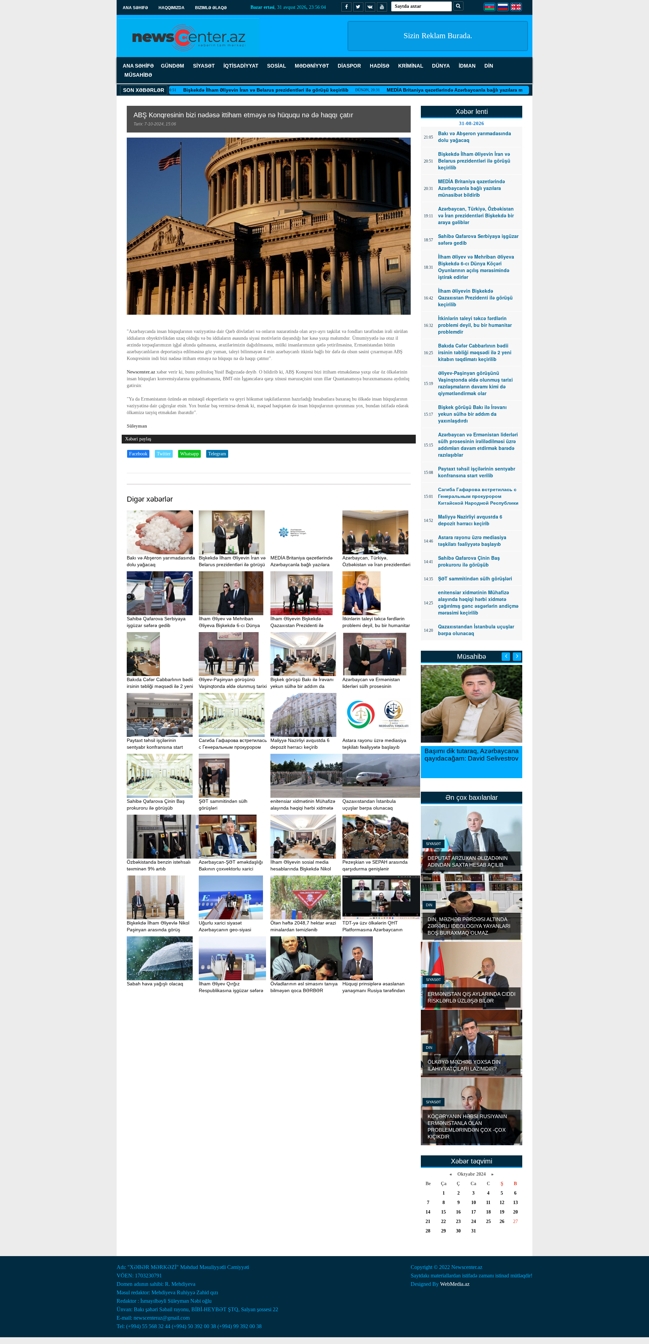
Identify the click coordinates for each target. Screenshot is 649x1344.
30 (458, 1230)
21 (428, 1221)
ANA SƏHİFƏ (138, 66)
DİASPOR (349, 66)
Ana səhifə (135, 7)
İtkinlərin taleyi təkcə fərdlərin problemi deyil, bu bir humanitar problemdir (376, 625)
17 (473, 1212)
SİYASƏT (204, 66)
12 (502, 1202)
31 (473, 1230)
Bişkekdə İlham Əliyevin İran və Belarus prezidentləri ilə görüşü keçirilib (220, 90)
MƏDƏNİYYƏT (312, 66)
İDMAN (467, 66)
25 (488, 1221)
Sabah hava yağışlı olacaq (155, 983)
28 (428, 1230)
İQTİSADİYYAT (240, 66)
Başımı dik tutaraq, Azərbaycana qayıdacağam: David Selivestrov (472, 754)
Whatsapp (189, 453)
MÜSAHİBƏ (138, 75)
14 (428, 1212)
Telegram (217, 453)
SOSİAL (276, 66)
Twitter (164, 453)
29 (443, 1230)
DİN (488, 66)
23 (458, 1221)
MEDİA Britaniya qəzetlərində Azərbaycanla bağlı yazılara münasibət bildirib (427, 90)
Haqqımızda (172, 7)
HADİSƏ (379, 66)
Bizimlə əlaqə (211, 7)
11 (488, 1202)
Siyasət (433, 844)
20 (515, 1212)
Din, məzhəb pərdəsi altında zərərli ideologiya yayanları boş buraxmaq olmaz (469, 926)
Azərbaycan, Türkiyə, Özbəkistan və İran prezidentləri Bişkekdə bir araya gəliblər (376, 564)
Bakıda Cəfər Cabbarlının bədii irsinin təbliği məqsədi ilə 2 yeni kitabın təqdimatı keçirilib (160, 686)
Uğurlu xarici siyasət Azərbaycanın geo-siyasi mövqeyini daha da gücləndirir (231, 929)
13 (515, 1202)
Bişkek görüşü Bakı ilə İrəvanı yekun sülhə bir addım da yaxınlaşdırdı (302, 686)
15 (443, 1212)
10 (473, 1202)
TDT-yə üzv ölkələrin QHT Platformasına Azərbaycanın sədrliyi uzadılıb (372, 929)
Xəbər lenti (472, 111)
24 (473, 1221)
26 (502, 1221)
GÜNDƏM (172, 66)
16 (458, 1212)
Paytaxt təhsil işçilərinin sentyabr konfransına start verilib (155, 747)
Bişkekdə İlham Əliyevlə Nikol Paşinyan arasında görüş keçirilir (158, 929)
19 (502, 1212)
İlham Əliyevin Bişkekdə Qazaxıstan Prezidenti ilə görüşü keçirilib (296, 625)
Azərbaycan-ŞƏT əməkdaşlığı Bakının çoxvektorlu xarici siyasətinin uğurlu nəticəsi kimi (231, 868)
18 (488, 1212)
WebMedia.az (455, 1284)
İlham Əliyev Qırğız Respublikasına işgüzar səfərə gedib (231, 990)
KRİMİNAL (410, 66)
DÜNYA (441, 66)
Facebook (138, 453)
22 (443, 1221)
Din (429, 905)
